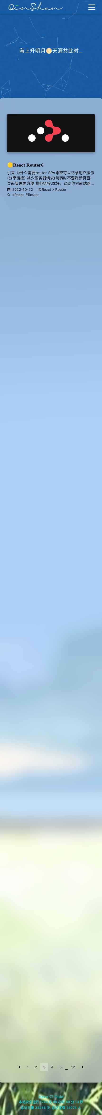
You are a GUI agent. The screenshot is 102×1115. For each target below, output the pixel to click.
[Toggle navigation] (91, 7)
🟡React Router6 (25, 165)
